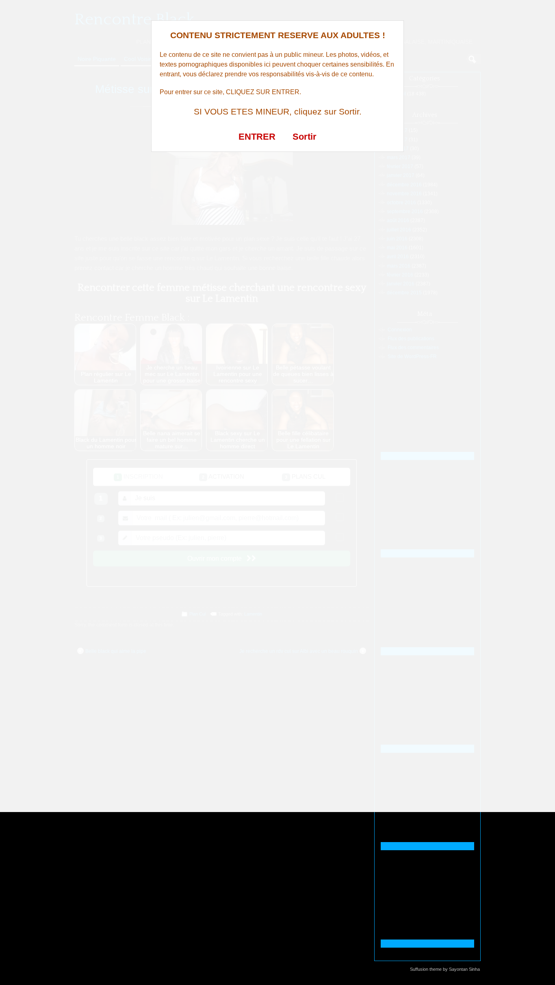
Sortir (305, 137)
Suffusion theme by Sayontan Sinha (445, 969)
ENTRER (256, 137)
